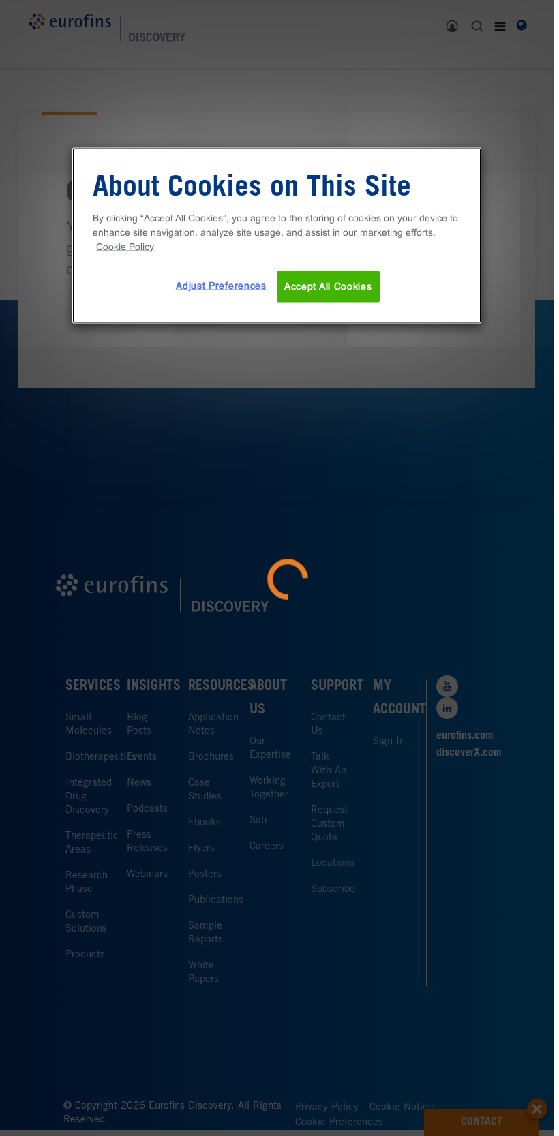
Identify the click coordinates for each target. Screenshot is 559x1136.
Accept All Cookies (328, 286)
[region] (276, 236)
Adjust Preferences (221, 285)
